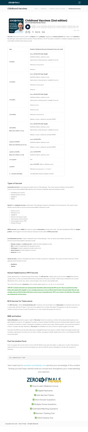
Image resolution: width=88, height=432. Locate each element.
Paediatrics (44, 8)
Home (36, 8)
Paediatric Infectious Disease (57, 8)
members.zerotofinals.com (34, 365)
